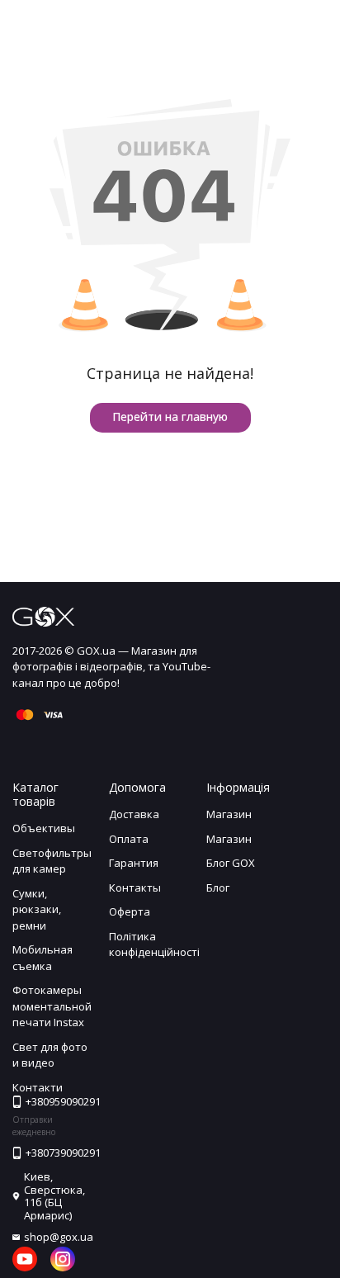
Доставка (134, 814)
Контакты (135, 887)
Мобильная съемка (42, 957)
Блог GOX (230, 862)
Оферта (129, 911)
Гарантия (133, 862)
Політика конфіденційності (154, 944)
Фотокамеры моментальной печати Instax (52, 1006)
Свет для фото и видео (49, 1055)
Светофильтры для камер (52, 861)
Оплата (129, 838)
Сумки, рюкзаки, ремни (36, 909)
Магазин (229, 814)
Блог (217, 887)
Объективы (43, 828)
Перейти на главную (170, 416)
